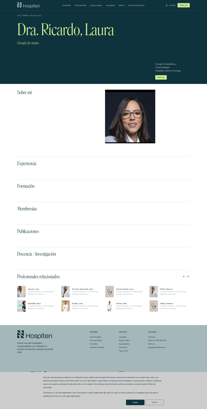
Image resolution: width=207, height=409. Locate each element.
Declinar (155, 402)
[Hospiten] (28, 5)
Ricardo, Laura (36, 15)
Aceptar (135, 402)
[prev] (184, 276)
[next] (188, 276)
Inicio (19, 15)
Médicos (26, 15)
